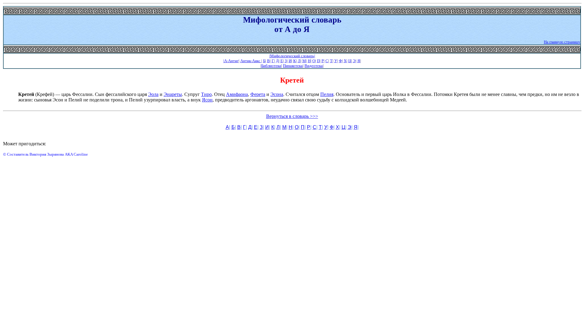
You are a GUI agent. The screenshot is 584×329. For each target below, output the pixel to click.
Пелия (326, 94)
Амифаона (237, 94)
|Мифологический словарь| (292, 56)
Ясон (207, 99)
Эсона (276, 94)
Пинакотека (293, 65)
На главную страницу (562, 42)
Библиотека (271, 65)
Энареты (173, 94)
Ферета (257, 94)
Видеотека (313, 65)
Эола (153, 94)
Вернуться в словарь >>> (292, 116)
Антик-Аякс (250, 60)
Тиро (206, 94)
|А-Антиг (230, 60)
